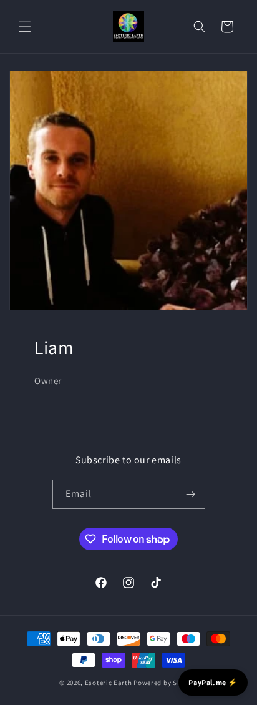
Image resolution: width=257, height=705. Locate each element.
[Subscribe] (191, 494)
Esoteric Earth (108, 682)
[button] (25, 27)
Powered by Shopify (165, 682)
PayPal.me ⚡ (213, 682)
